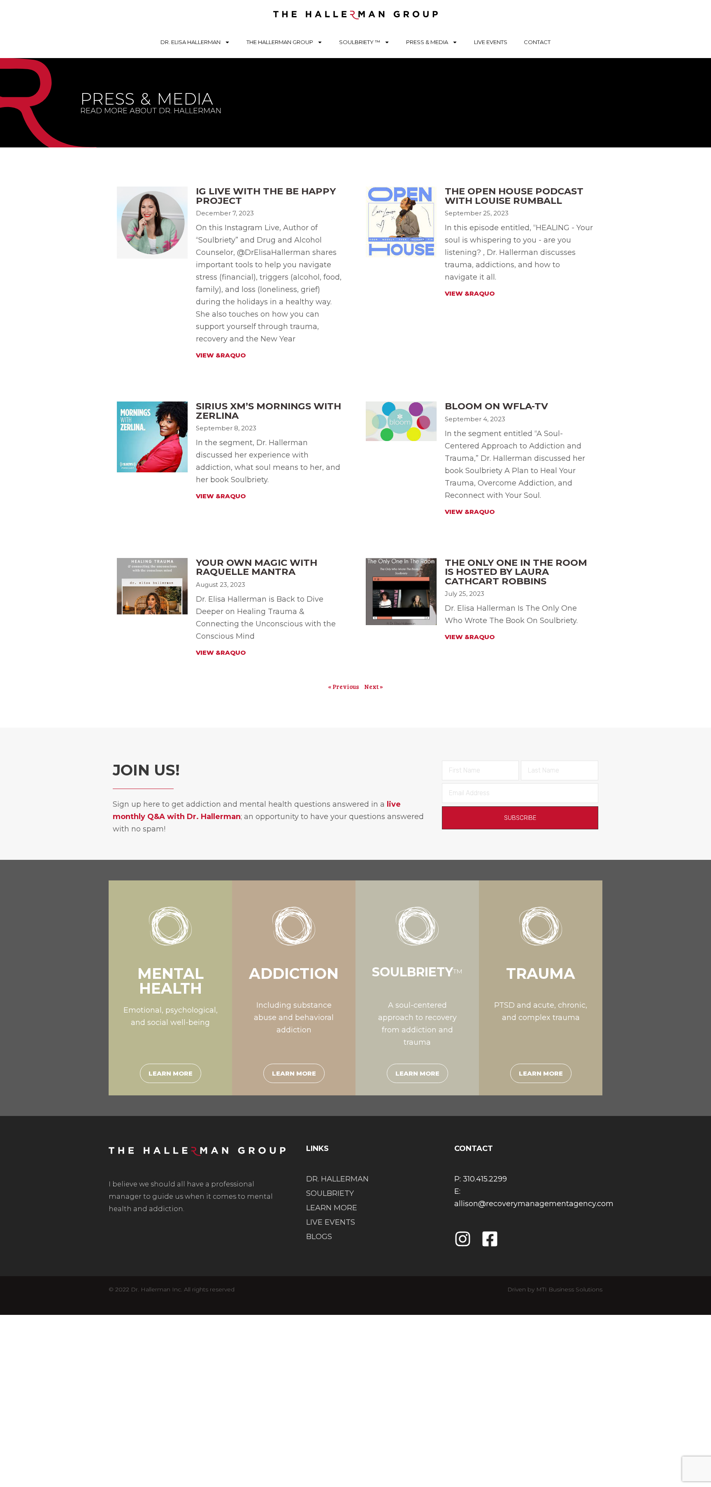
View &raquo (221, 496)
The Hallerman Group (279, 42)
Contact (537, 42)
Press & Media (427, 42)
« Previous (343, 686)
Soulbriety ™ (359, 42)
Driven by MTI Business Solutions (554, 1289)
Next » (373, 686)
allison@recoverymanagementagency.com (533, 1203)
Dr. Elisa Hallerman (190, 42)
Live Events (490, 42)
